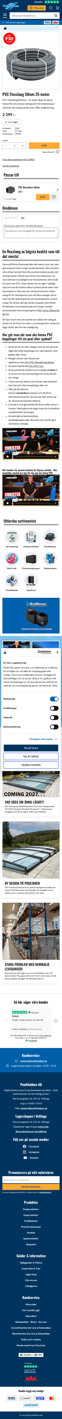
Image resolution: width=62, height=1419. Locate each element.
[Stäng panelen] (57, 652)
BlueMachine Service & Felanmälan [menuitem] (31, 1333)
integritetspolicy (45, 1192)
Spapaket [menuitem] (31, 1244)
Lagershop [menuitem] (31, 1274)
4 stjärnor (13, 217)
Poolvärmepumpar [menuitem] (31, 1226)
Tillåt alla (31, 748)
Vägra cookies (31, 765)
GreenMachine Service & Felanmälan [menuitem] (31, 1327)
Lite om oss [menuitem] (31, 1280)
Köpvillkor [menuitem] (31, 1316)
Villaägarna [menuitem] (31, 1286)
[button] (5, 15)
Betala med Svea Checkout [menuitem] (31, 1345)
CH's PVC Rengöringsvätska (39, 362)
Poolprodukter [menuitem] (31, 1209)
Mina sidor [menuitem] (31, 1304)
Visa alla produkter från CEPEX (18, 159)
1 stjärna (5, 217)
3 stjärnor (10, 217)
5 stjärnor (16, 217)
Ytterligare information (41, 739)
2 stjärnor (8, 217)
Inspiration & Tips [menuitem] (31, 1268)
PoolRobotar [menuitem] (31, 1220)
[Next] (57, 192)
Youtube (33, 1157)
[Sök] (56, 15)
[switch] (54, 708)
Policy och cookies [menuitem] (31, 1339)
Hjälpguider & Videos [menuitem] (31, 1262)
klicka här (43, 1126)
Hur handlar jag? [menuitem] (31, 1310)
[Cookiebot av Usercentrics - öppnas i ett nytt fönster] (38, 652)
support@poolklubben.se (33, 1060)
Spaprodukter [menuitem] (31, 1215)
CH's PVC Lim (36, 366)
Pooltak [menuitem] (31, 1232)
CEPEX (18, 134)
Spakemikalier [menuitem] (31, 1238)
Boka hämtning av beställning (31, 1131)
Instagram (34, 1152)
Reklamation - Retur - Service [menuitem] (31, 1321)
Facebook (34, 1146)
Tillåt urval (31, 756)
